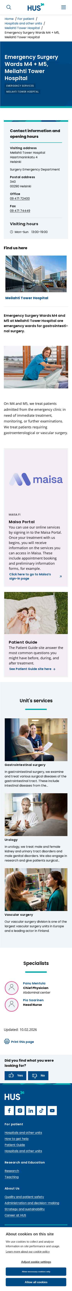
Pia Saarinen (33, 1000)
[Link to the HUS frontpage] (36, 7)
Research (12, 1171)
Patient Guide (15, 1145)
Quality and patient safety (24, 1197)
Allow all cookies (36, 1282)
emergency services (20, 85)
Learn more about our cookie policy (28, 1251)
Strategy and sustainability (25, 1209)
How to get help (17, 1139)
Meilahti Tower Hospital (23, 28)
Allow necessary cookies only (36, 1272)
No (43, 1075)
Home (9, 19)
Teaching (12, 1177)
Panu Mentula (34, 983)
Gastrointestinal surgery (25, 765)
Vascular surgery (19, 915)
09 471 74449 (20, 211)
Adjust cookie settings (36, 1261)
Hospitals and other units (24, 23)
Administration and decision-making (32, 1203)
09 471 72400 (20, 198)
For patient (26, 19)
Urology (11, 840)
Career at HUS (15, 1215)
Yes (20, 1075)
